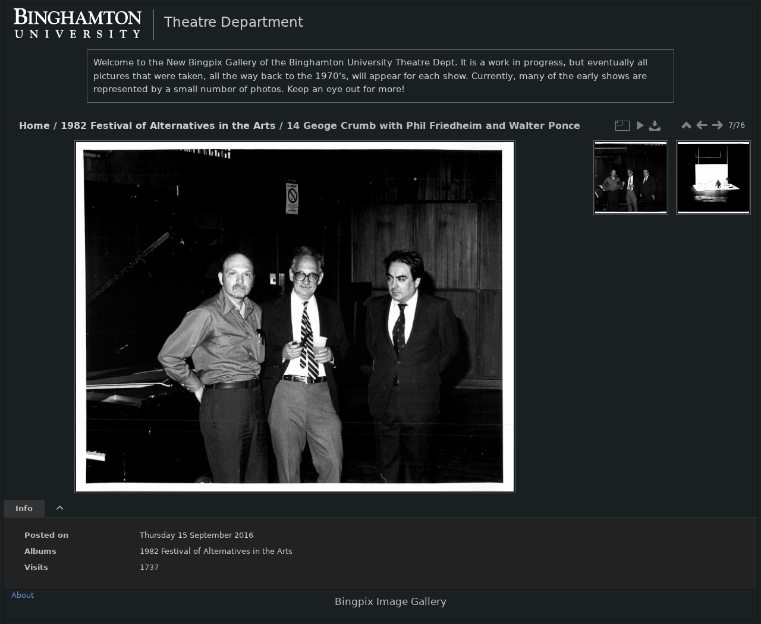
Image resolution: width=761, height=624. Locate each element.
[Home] (87, 24)
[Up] (290, 158)
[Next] (496, 308)
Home (34, 126)
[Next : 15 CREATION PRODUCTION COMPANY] (717, 125)
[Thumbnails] (686, 125)
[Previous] (93, 308)
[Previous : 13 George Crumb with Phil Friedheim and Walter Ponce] (701, 125)
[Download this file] (655, 125)
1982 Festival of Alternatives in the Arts (168, 126)
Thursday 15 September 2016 (196, 535)
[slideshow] (639, 125)
